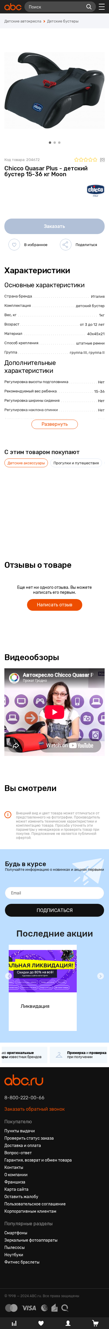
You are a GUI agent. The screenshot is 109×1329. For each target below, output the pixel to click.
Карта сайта (16, 1189)
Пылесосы (14, 1247)
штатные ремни (90, 343)
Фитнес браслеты (22, 1262)
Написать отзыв (54, 605)
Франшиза (14, 1182)
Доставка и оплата (22, 1145)
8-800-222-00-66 (24, 1097)
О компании (16, 1174)
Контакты (13, 1167)
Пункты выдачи (19, 1131)
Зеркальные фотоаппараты (31, 1240)
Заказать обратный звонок (34, 1109)
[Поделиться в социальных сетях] (66, 244)
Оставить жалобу (21, 1196)
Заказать (54, 226)
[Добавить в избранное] (14, 244)
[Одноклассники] (19, 1276)
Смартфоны (15, 1233)
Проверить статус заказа (29, 1138)
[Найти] (89, 6)
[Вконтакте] (9, 1276)
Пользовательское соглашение (35, 1204)
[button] (8, 976)
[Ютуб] (30, 1276)
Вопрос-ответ (18, 1152)
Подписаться (55, 910)
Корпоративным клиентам (30, 1211)
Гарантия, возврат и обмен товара (38, 1160)
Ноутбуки (13, 1254)
